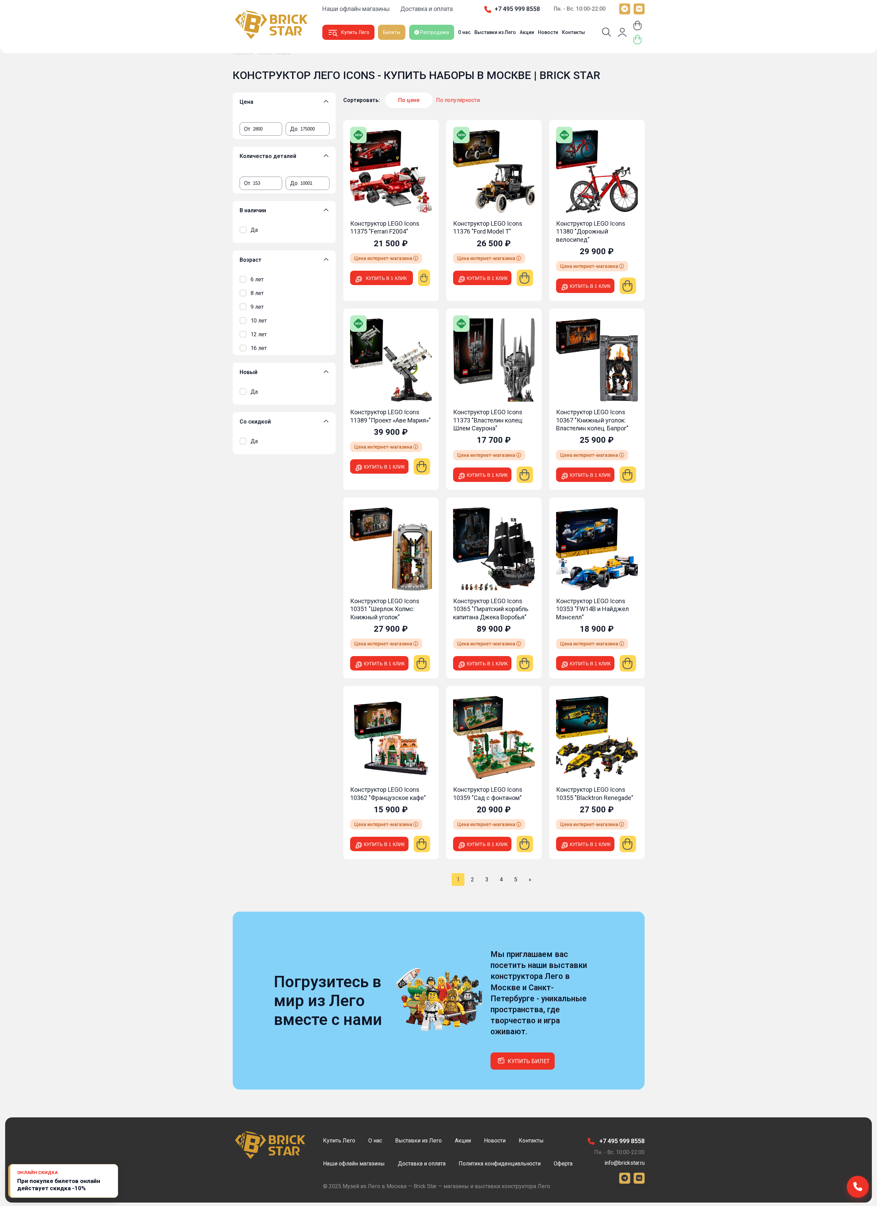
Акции (527, 32)
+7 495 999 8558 (517, 8)
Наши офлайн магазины (356, 8)
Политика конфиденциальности (500, 1163)
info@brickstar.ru (624, 1163)
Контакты (573, 32)
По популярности (458, 100)
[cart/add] (424, 278)
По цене (408, 100)
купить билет (529, 1061)
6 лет (257, 279)
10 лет (259, 320)
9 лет (257, 307)
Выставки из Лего (495, 32)
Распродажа (434, 32)
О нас (464, 32)
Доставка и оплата (426, 8)
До (294, 129)
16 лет (259, 348)
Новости (548, 32)
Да (254, 230)
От (247, 129)
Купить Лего (355, 32)
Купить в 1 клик (386, 278)
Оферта (563, 1163)
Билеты (391, 32)
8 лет (257, 293)
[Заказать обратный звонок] (858, 1187)
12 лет (259, 334)
